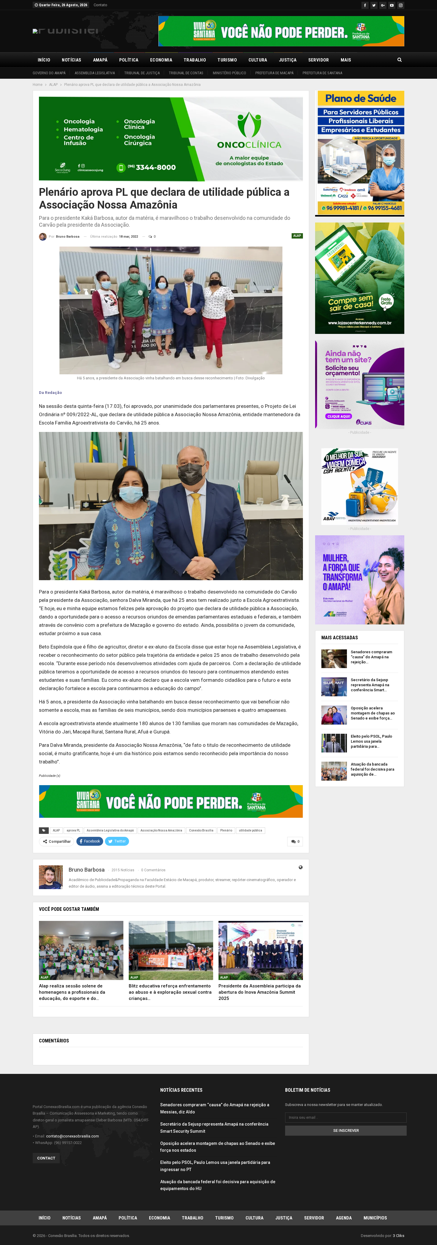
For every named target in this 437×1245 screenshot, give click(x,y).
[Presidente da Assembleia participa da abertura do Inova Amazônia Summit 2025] (260, 950)
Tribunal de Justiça (142, 73)
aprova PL (73, 830)
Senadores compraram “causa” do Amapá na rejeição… (371, 657)
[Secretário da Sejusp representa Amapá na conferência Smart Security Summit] (334, 686)
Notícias (71, 60)
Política (129, 60)
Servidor (318, 60)
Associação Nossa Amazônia (161, 830)
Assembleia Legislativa (95, 73)
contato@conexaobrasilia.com (72, 1136)
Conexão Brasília (201, 830)
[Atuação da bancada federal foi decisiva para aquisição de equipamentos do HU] (334, 771)
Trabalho (195, 60)
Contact (46, 1158)
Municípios (375, 1218)
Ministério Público (229, 73)
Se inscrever (346, 1130)
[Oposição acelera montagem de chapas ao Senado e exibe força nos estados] (334, 715)
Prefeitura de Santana (322, 73)
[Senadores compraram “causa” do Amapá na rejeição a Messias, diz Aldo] (334, 658)
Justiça (288, 60)
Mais (346, 60)
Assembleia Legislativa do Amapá (110, 830)
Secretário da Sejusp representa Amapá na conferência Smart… (370, 685)
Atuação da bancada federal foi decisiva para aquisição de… (372, 769)
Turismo (227, 60)
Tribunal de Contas (186, 73)
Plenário (226, 830)
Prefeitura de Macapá (274, 73)
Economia (161, 60)
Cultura (258, 60)
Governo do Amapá (49, 73)
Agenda (344, 1218)
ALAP (297, 235)
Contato (100, 5)
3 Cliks (398, 1235)
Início (44, 60)
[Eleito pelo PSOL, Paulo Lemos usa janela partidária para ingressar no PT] (334, 743)
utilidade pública (250, 830)
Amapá (100, 60)
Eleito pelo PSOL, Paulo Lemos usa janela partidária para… (371, 741)
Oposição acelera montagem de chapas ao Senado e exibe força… (373, 713)
